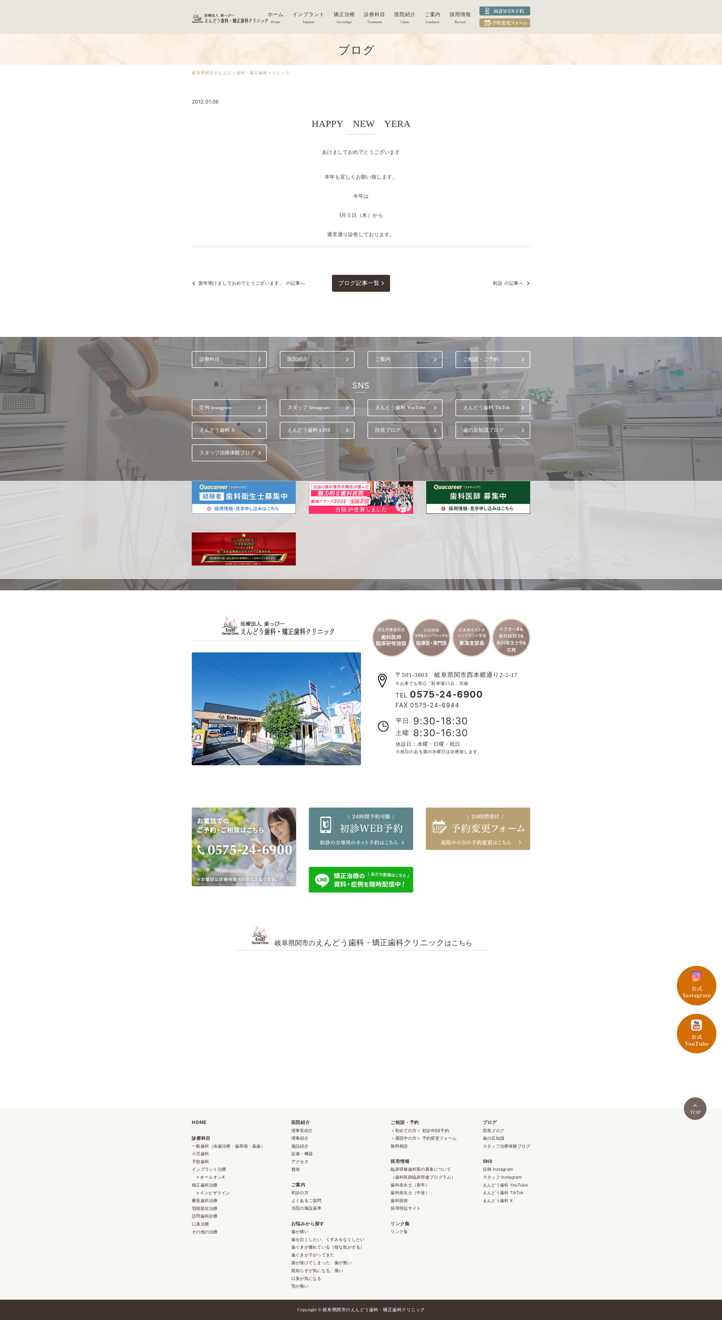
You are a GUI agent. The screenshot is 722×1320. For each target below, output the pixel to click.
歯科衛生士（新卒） (410, 1185)
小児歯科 (200, 1153)
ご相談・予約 (405, 1122)
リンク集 (400, 1223)
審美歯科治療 (205, 1200)
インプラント (308, 14)
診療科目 (374, 14)
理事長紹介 (302, 1130)
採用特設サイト (406, 1208)
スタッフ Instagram (502, 1177)
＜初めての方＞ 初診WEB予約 (420, 1130)
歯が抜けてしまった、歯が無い (321, 1262)
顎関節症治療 (205, 1208)
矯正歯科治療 (205, 1185)
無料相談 (399, 1146)
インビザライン (215, 1193)
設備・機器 (302, 1153)
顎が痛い (300, 1286)
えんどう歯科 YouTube (505, 1185)
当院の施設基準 (306, 1208)
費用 (295, 1169)
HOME (199, 1122)
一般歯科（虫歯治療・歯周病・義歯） (228, 1146)
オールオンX (212, 1177)
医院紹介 (405, 14)
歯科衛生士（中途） (410, 1192)
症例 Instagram (498, 1169)
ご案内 (433, 14)
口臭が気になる (306, 1278)
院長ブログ (494, 1130)
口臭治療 (200, 1224)
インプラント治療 (209, 1169)
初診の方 (300, 1192)
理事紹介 (300, 1138)
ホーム (276, 14)
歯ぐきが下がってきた (312, 1255)
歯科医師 (399, 1200)
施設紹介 (300, 1146)
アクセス (300, 1161)
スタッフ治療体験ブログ (506, 1146)
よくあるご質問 (306, 1200)
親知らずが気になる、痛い (317, 1270)
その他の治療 (205, 1232)
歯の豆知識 (494, 1138)
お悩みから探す (308, 1223)
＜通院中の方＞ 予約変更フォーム (424, 1138)
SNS (487, 1161)
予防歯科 (200, 1161)
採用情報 (460, 14)
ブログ (490, 1122)
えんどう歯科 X (498, 1200)
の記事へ (252, 283)
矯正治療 (344, 14)
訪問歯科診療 (205, 1216)
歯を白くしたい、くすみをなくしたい (328, 1239)
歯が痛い (300, 1231)
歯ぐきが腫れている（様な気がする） (328, 1247)
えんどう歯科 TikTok (503, 1192)
